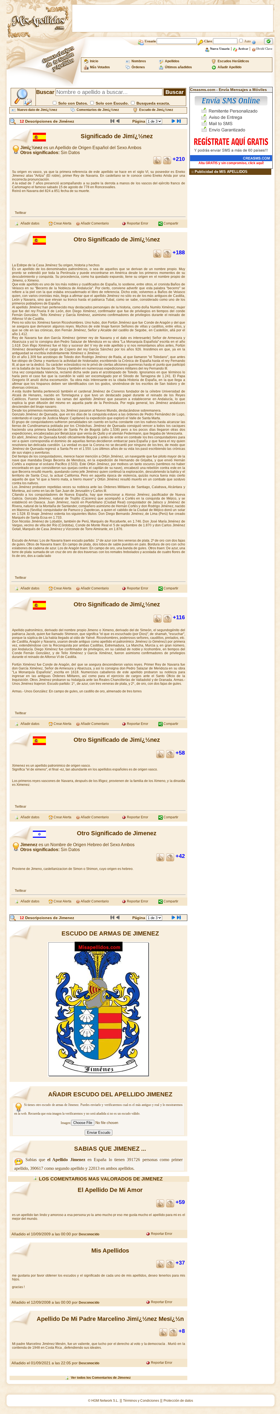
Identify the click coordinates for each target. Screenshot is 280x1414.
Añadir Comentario (94, 223)
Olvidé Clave (264, 48)
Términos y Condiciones (141, 1401)
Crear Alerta (62, 223)
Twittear (20, 213)
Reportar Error (137, 223)
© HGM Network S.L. (103, 1401)
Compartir (170, 223)
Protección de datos (178, 1401)
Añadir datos (29, 223)
